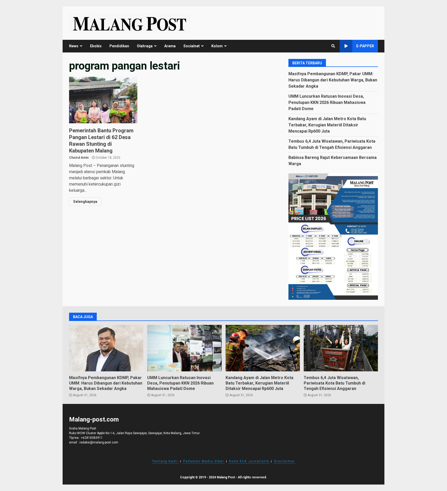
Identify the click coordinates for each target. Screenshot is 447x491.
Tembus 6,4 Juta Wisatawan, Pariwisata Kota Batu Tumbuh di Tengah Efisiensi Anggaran (341, 348)
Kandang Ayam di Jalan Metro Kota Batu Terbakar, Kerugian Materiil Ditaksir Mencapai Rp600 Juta (327, 125)
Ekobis (96, 46)
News (73, 46)
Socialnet (191, 46)
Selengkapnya (85, 202)
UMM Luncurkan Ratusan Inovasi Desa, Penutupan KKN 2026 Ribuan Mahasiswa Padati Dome (327, 102)
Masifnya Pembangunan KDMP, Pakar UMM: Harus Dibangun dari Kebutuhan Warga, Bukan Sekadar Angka (332, 80)
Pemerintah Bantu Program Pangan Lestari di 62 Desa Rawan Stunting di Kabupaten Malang (103, 100)
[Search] (333, 46)
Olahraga (145, 46)
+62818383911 (92, 438)
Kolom (217, 46)
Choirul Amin (78, 157)
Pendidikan (119, 46)
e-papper (365, 46)
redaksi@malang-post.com (98, 442)
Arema (170, 46)
